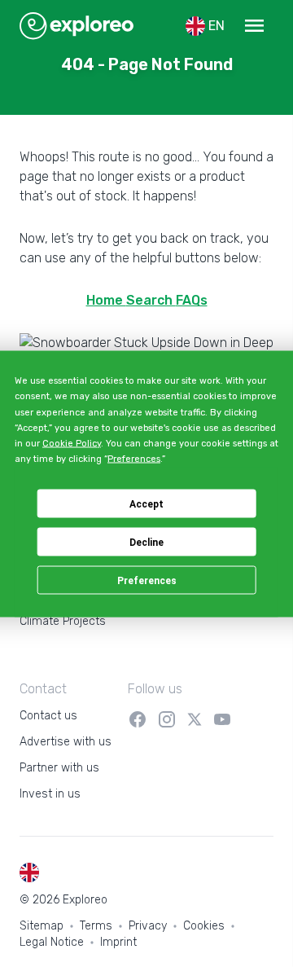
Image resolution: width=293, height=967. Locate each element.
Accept (146, 503)
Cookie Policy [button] (71, 443)
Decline (146, 541)
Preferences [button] (133, 459)
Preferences (147, 580)
